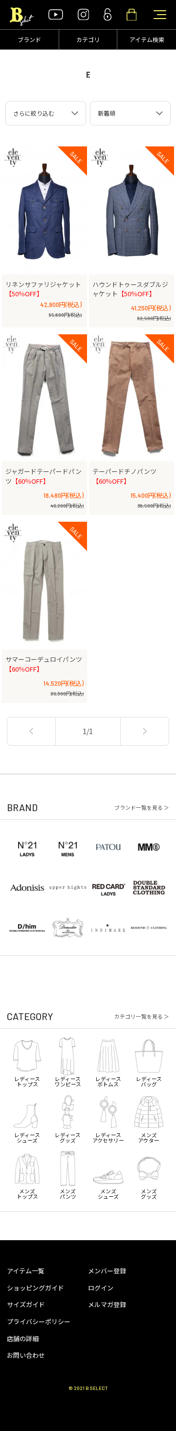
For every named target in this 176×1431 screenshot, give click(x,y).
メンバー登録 (107, 1270)
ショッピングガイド (35, 1287)
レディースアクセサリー (108, 1137)
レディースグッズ (68, 1137)
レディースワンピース (68, 1080)
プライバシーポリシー (38, 1321)
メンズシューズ (108, 1193)
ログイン (100, 1287)
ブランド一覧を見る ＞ (141, 807)
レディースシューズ (27, 1137)
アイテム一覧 (25, 1270)
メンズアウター (148, 1137)
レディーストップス (27, 1080)
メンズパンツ (68, 1193)
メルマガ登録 (107, 1304)
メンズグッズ (149, 1193)
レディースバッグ (149, 1080)
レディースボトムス (108, 1080)
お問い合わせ (26, 1355)
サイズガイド (26, 1304)
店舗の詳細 (23, 1338)
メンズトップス (27, 1193)
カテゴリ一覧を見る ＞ (141, 1016)
